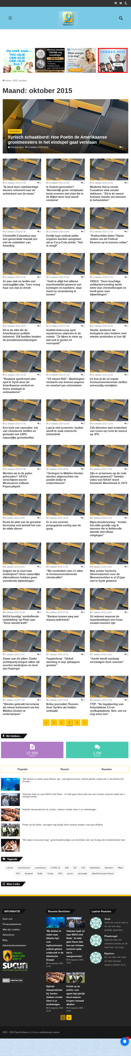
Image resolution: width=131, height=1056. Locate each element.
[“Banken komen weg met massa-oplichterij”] (65, 599)
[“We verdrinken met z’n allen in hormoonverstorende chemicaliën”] (65, 553)
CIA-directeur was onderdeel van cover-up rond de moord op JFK (108, 431)
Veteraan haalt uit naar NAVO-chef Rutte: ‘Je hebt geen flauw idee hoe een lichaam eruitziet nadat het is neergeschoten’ (73, 795)
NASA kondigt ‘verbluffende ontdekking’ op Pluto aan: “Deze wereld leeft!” (21, 619)
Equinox (109, 953)
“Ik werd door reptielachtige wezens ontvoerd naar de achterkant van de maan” (20, 190)
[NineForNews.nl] (65, 17)
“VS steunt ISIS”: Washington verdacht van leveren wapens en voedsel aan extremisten (65, 382)
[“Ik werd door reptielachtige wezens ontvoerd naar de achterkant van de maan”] (22, 169)
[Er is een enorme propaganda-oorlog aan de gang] (65, 504)
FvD (83, 868)
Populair (23, 769)
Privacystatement (12, 924)
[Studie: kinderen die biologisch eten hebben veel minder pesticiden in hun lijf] (109, 313)
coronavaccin (24, 868)
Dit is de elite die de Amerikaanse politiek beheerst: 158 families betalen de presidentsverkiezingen (22, 335)
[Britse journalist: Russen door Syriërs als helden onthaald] (65, 687)
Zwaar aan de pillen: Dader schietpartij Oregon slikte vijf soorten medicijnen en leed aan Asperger (21, 663)
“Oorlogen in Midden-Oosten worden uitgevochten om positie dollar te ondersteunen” (64, 478)
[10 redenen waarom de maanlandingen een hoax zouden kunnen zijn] (109, 599)
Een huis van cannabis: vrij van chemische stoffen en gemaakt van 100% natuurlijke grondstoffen (20, 432)
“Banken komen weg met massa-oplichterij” (62, 618)
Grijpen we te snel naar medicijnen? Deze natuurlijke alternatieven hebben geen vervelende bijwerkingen (21, 575)
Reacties (107, 769)
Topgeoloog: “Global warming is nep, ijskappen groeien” (63, 662)
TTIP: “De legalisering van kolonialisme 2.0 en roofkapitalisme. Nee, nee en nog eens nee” (108, 709)
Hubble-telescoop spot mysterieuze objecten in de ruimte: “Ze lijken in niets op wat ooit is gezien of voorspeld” (64, 337)
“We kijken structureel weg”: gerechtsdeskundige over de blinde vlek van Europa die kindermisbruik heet (73, 840)
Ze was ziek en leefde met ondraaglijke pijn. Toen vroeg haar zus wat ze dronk (21, 284)
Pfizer (120, 868)
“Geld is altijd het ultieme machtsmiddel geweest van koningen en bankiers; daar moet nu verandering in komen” (64, 288)
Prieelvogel (110, 936)
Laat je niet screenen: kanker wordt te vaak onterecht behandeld (64, 431)
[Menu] (10, 19)
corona (9, 868)
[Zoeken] (120, 19)
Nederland (95, 868)
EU (75, 868)
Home (8, 80)
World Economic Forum (103, 873)
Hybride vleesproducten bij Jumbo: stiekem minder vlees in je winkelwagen (59, 809)
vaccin (70, 873)
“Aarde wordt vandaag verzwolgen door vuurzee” (107, 660)
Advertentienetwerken (14, 945)
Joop (107, 918)
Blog (5, 940)
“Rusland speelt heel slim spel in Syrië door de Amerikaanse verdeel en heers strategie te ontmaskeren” (19, 385)
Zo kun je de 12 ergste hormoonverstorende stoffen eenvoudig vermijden (108, 382)
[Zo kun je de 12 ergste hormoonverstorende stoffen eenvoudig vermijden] (109, 361)
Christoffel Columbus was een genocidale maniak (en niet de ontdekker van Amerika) (20, 240)
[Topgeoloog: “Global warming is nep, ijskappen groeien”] (65, 641)
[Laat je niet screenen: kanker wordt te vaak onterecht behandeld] (65, 410)
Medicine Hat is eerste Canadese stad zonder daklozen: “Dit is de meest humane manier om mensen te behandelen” (108, 193)
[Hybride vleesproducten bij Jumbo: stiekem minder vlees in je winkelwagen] (10, 814)
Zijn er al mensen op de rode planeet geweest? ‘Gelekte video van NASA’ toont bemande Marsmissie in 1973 (108, 478)
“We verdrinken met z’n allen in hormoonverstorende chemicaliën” (64, 574)
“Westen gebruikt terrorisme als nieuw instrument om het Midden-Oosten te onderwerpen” (21, 709)
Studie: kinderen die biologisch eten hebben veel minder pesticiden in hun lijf (108, 333)
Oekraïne (109, 868)
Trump (50, 873)
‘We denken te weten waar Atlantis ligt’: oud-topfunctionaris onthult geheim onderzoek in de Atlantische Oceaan (73, 780)
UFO (60, 873)
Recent (65, 769)
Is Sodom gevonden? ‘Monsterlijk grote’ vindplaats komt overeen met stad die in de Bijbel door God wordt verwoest (64, 193)
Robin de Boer (17, 147)
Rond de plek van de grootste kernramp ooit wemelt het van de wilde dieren (22, 525)
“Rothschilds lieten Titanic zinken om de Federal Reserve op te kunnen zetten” (109, 239)
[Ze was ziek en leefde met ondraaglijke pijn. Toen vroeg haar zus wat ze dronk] (22, 264)
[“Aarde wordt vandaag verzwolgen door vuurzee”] (109, 641)
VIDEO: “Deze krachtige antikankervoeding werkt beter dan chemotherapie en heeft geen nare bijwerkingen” (108, 288)
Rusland (29, 873)
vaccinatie (82, 873)
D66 (67, 868)
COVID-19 (55, 868)
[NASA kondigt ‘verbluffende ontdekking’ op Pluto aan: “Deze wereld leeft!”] (22, 599)
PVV (18, 873)
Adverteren (8, 935)
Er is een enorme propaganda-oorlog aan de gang (63, 525)
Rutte (40, 873)
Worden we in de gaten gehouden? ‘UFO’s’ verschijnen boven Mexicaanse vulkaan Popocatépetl (17, 480)
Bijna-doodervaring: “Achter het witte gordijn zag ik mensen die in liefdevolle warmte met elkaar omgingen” (108, 529)
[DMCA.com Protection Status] (22, 981)
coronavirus (40, 868)
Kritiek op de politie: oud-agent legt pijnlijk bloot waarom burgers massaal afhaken (62, 825)
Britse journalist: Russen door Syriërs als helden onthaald (62, 707)
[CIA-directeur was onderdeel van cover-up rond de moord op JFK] (109, 410)
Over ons (7, 919)
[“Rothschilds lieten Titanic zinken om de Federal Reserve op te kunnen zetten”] (109, 218)
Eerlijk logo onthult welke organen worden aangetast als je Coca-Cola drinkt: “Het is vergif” (64, 240)
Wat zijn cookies (11, 929)
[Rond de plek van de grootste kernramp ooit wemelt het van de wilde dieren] (22, 504)
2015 (15, 80)
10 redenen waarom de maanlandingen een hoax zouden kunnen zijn (106, 619)
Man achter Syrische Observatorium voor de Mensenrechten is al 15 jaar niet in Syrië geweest (107, 575)
